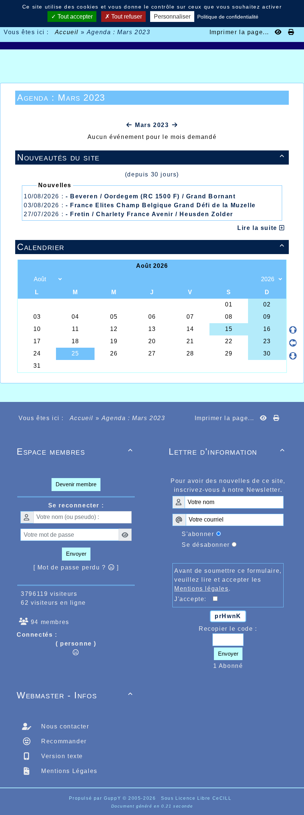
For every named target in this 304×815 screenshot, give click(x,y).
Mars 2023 (152, 125)
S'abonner (198, 534)
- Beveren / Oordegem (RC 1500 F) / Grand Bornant (151, 196)
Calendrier (151, 247)
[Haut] (293, 330)
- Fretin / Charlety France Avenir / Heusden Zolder (149, 214)
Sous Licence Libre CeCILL (197, 798)
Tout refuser (126, 16)
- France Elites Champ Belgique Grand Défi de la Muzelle (161, 205)
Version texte (61, 756)
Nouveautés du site (151, 157)
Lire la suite (258, 228)
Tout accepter (74, 16)
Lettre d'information (227, 452)
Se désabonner (206, 545)
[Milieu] (293, 343)
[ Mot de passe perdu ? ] (76, 567)
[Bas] (293, 356)
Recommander (63, 741)
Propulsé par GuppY (95, 798)
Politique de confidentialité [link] (227, 17)
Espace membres (75, 452)
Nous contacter (64, 726)
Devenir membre (76, 484)
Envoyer (76, 554)
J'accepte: (193, 599)
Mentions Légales (68, 771)
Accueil (66, 32)
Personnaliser (172, 16)
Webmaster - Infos (75, 695)
